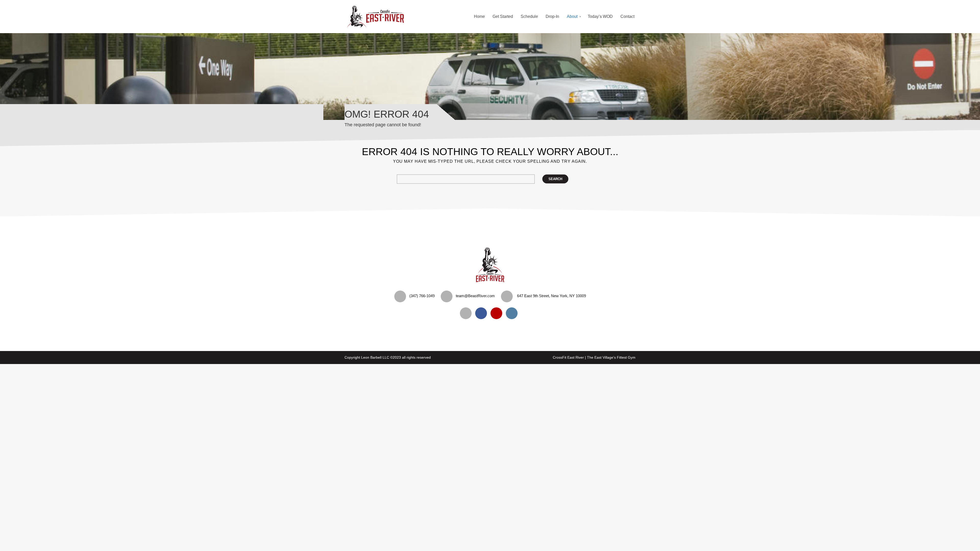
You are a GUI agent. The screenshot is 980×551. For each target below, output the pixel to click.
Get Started (503, 16)
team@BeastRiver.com (475, 296)
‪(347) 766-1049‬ (422, 296)
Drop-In (552, 16)
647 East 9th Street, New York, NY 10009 (551, 296)
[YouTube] (498, 313)
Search (555, 179)
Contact (627, 16)
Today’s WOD (600, 16)
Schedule (529, 16)
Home (479, 16)
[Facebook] (482, 313)
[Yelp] (467, 313)
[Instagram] (513, 313)
